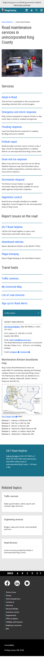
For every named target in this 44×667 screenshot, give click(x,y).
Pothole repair (9, 141)
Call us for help (12, 456)
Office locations (12, 619)
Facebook (24, 352)
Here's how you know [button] (22, 5)
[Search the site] (36, 10)
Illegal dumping (10, 254)
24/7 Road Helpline (12, 227)
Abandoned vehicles (12, 241)
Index (10, 573)
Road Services (7, 22)
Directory (9, 605)
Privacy (8, 595)
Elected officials (12, 609)
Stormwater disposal (13, 179)
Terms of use (11, 592)
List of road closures (13, 295)
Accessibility (9, 645)
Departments (11, 615)
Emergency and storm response (19, 112)
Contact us (10, 602)
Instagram (13, 352)
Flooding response (12, 126)
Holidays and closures (14, 622)
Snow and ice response (14, 159)
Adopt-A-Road (9, 97)
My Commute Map (12, 286)
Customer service (12, 612)
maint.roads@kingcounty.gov (20, 340)
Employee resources (14, 625)
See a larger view (8, 416)
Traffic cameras (10, 278)
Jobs (7, 629)
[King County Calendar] (26, 10)
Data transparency (13, 599)
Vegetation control (12, 197)
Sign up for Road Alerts (14, 303)
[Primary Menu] (41, 10)
